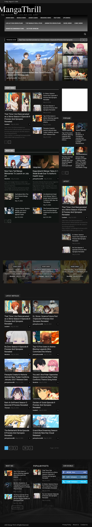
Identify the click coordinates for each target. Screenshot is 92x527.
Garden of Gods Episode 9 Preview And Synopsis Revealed (44, 405)
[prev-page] (5, 142)
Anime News (8, 110)
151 (25, 448)
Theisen (7, 408)
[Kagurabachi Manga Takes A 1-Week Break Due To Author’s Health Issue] (46, 161)
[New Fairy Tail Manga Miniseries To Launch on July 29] (17, 161)
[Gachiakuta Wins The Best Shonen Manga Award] (9, 196)
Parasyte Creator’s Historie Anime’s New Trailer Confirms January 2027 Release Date (16, 377)
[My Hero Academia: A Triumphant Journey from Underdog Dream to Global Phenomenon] (82, 127)
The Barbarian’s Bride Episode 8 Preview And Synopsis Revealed (16, 432)
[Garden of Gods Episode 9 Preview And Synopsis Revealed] (75, 74)
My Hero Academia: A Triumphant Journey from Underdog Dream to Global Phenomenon (81, 138)
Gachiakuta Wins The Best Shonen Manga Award (21, 196)
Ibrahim (7, 179)
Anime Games (17, 266)
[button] (85, 34)
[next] (85, 39)
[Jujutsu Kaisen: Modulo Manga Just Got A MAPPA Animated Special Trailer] (9, 210)
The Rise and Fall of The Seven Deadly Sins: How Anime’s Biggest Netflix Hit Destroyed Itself (67, 161)
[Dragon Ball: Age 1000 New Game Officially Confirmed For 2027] (74, 271)
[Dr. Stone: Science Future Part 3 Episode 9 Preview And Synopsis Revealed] (37, 96)
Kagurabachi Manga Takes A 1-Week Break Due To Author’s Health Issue (46, 173)
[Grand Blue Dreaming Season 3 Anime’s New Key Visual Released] (46, 421)
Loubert (7, 124)
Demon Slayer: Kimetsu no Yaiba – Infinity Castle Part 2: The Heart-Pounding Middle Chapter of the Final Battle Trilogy (81, 162)
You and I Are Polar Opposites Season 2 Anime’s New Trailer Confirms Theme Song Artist (45, 377)
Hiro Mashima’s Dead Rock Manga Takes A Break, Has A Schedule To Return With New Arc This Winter (50, 198)
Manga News (9, 167)
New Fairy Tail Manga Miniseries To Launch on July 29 (16, 173)
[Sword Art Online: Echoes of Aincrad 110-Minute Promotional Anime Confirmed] (17, 271)
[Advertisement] (75, 100)
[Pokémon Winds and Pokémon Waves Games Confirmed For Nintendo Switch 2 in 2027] (46, 271)
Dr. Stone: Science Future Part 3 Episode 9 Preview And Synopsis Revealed (45, 318)
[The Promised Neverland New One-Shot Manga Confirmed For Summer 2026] (37, 210)
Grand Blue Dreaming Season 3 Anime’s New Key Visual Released (45, 432)
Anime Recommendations (81, 153)
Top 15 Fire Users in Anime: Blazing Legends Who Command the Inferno (67, 136)
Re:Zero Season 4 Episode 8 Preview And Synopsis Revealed (50, 108)
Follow (83, 477)
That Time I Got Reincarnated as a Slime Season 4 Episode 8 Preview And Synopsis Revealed (17, 118)
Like (84, 472)
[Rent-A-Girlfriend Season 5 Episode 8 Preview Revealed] (75, 62)
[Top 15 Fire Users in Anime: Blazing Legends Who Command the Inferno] (37, 118)
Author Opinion (67, 130)
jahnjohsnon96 (12, 78)
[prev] (81, 39)
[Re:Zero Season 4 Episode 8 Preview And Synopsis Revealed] (37, 108)
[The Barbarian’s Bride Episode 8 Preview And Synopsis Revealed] (17, 421)
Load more (16, 507)
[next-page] (9, 142)
